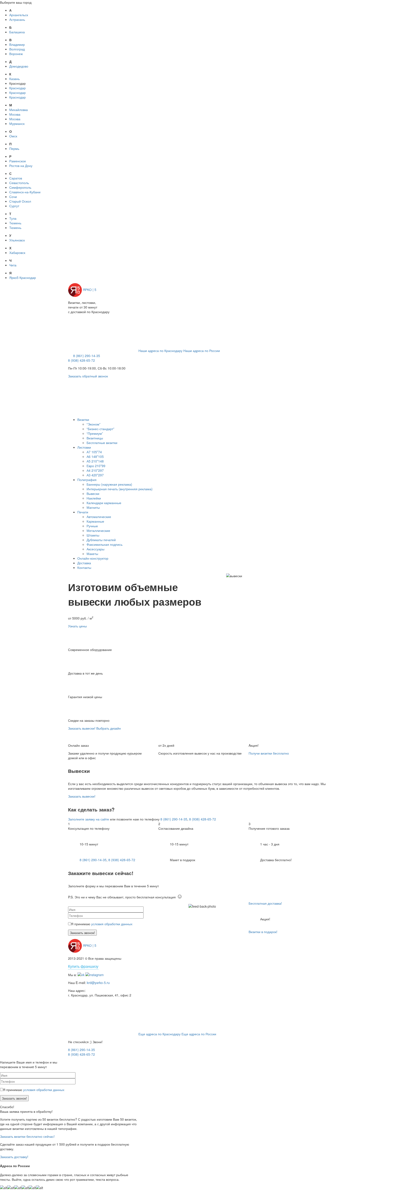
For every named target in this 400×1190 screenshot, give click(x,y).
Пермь (14, 148)
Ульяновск (17, 240)
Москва (14, 114)
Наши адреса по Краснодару (160, 350)
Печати (82, 512)
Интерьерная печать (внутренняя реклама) (120, 489)
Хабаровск (17, 252)
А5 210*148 (95, 461)
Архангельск (18, 14)
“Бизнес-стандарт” (100, 428)
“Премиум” (95, 433)
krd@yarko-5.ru (98, 982)
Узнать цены (77, 626)
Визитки (83, 419)
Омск (13, 136)
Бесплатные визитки (102, 442)
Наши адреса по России (201, 350)
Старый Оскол (20, 201)
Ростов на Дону (20, 165)
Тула (12, 218)
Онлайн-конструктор (92, 558)
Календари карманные (104, 502)
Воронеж (16, 53)
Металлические (98, 530)
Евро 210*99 (96, 465)
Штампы (93, 535)
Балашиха (17, 32)
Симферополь (20, 187)
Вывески (93, 493)
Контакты (84, 567)
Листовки (84, 447)
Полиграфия (87, 479)
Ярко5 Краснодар (22, 277)
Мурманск (17, 123)
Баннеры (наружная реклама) (109, 484)
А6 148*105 (95, 456)
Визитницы (95, 438)
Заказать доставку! (14, 1156)
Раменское (17, 161)
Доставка (84, 563)
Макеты (92, 553)
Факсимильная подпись (104, 544)
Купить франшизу (83, 966)
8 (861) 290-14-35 (86, 355)
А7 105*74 (94, 452)
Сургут (14, 205)
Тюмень (15, 223)
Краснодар (17, 88)
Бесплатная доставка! (265, 903)
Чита (12, 265)
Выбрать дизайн (108, 728)
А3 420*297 (95, 475)
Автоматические (99, 516)
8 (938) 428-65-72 (81, 360)
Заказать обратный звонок (88, 376)
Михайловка (18, 109)
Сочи (13, 196)
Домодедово (18, 66)
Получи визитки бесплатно (269, 753)
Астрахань (17, 19)
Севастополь (19, 182)
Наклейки (94, 498)
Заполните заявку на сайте (88, 819)
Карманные (95, 521)
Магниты (93, 507)
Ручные (92, 526)
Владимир (17, 44)
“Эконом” (93, 424)
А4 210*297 (95, 470)
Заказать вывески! (81, 728)
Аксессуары (95, 549)
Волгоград (17, 49)
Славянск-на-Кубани (25, 192)
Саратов (15, 178)
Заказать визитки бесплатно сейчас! (27, 1136)
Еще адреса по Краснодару (159, 1034)
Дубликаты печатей (101, 539)
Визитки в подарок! (263, 931)
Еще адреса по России (198, 1034)
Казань (14, 78)
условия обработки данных (111, 924)
